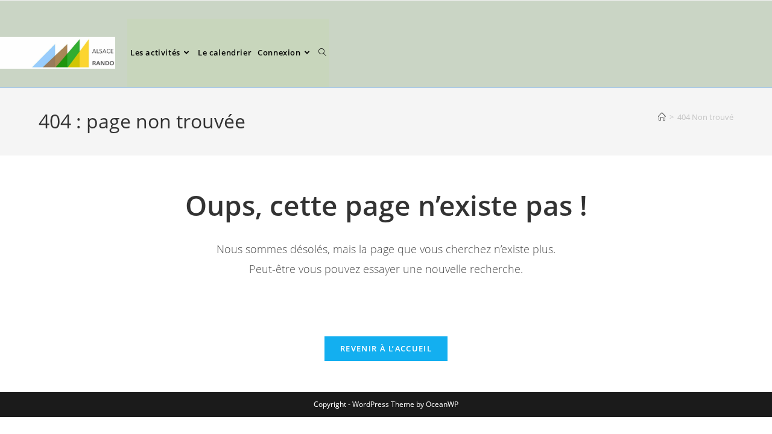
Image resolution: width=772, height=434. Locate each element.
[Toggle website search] (322, 53)
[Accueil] (662, 117)
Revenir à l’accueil (386, 348)
